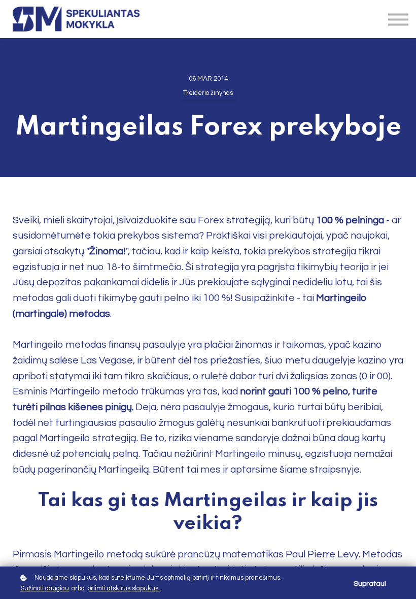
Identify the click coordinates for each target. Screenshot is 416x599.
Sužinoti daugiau (44, 588)
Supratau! (370, 583)
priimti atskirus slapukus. (123, 588)
